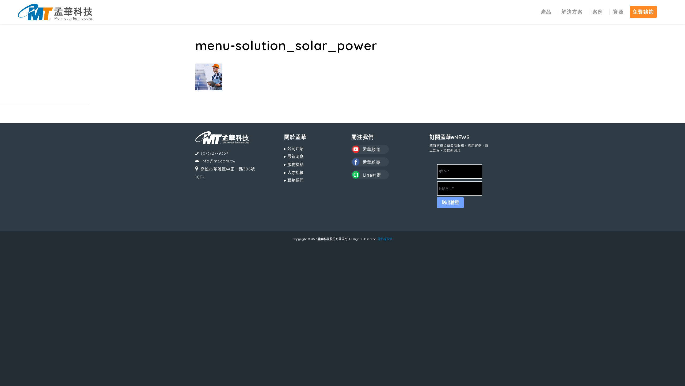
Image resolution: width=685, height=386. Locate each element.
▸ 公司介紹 (293, 148)
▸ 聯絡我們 (293, 180)
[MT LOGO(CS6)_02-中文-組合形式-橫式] (55, 12)
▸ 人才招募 (293, 172)
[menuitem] (546, 12)
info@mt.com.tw (218, 161)
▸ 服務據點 (293, 164)
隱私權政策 (385, 239)
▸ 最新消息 (293, 156)
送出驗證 (450, 202)
